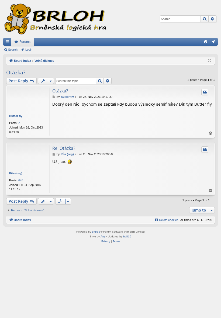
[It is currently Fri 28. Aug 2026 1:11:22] (209, 61)
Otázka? (15, 72)
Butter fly (15, 115)
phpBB (96, 231)
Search (13, 49)
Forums (24, 42)
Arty (103, 236)
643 (20, 180)
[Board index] (55, 19)
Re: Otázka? (63, 148)
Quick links (8, 43)
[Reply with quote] (204, 92)
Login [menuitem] (215, 43)
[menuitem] (206, 42)
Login (28, 49)
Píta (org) (15, 173)
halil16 (127, 236)
